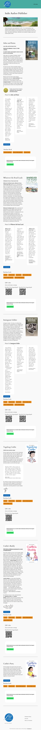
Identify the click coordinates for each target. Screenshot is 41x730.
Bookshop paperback (7, 152)
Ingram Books (18, 274)
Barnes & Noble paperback (17, 152)
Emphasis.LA (29, 728)
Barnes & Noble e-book (27, 274)
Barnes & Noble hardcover (19, 277)
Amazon (5, 274)
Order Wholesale (10, 164)
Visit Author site (6, 144)
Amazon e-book (27, 152)
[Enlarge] (11, 289)
